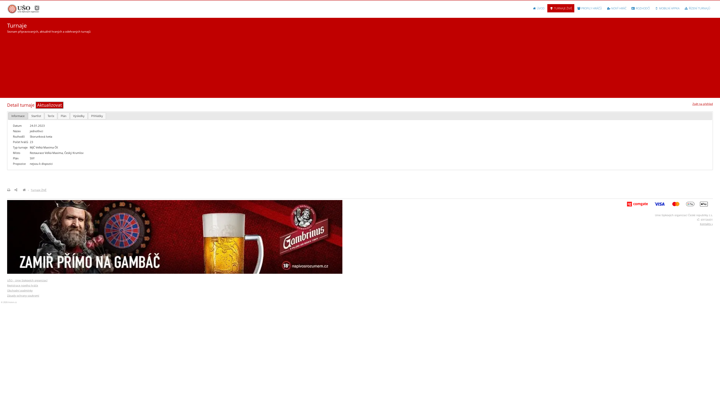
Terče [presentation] (51, 116)
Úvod (540, 8)
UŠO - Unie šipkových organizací (27, 280)
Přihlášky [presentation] (97, 116)
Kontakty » (706, 224)
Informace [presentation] (18, 116)
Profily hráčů (591, 8)
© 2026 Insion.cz (9, 302)
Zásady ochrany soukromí (23, 295)
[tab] (18, 115)
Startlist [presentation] (36, 116)
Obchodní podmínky (20, 290)
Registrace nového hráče (22, 285)
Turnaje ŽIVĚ (562, 8)
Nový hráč (618, 8)
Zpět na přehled (702, 104)
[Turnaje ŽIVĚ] (24, 190)
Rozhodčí (642, 8)
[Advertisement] (360, 64)
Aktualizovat (49, 105)
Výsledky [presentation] (79, 116)
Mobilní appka (669, 8)
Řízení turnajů (699, 8)
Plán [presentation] (63, 116)
